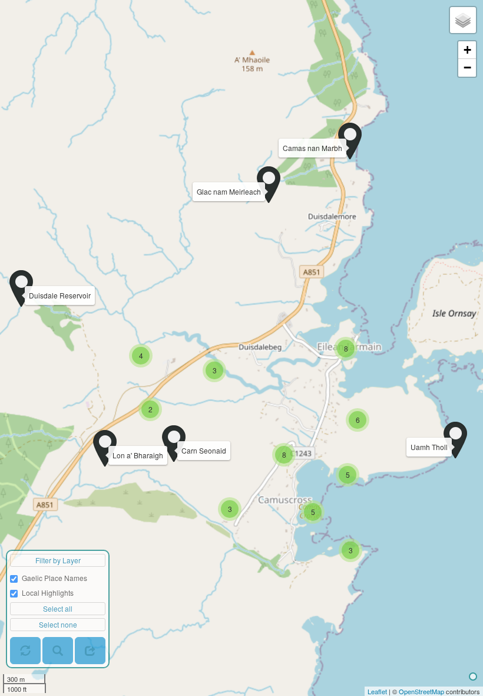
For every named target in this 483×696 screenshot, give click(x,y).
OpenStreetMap (421, 691)
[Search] (57, 650)
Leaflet (377, 691)
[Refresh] (25, 650)
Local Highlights (48, 592)
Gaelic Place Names (54, 578)
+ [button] (467, 49)
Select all (57, 608)
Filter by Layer (58, 560)
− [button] (467, 67)
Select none (58, 624)
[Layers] (463, 20)
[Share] (90, 650)
